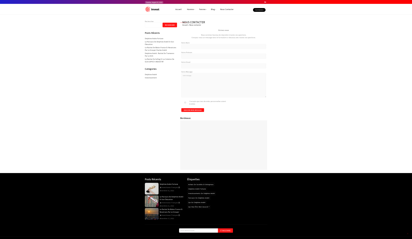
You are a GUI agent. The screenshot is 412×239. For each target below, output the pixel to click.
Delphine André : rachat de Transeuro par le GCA (159, 54)
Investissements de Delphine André (201, 193)
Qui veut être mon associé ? (198, 207)
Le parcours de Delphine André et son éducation (159, 43)
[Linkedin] (265, 2)
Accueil (185, 25)
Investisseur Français (170, 187)
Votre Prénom (186, 52)
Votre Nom (185, 43)
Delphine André (151, 74)
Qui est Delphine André (196, 202)
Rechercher (149, 21)
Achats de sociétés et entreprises (201, 184)
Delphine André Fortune (197, 189)
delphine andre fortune (154, 38)
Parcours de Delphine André (198, 198)
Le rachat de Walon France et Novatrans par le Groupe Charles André (160, 48)
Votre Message (187, 72)
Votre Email (185, 62)
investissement (151, 78)
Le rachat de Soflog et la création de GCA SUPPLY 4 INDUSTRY (159, 60)
